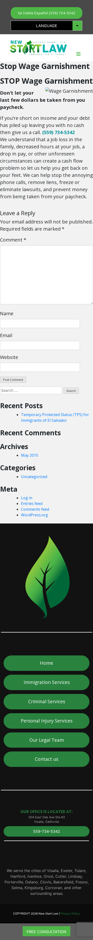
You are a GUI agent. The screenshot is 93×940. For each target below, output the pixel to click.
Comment (13, 240)
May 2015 (29, 455)
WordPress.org (34, 515)
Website (9, 357)
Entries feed (31, 503)
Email (6, 335)
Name (6, 313)
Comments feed (35, 509)
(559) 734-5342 (58, 132)
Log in (26, 497)
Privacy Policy (70, 913)
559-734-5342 (46, 831)
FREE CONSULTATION (46, 931)
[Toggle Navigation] (78, 55)
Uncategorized (34, 476)
